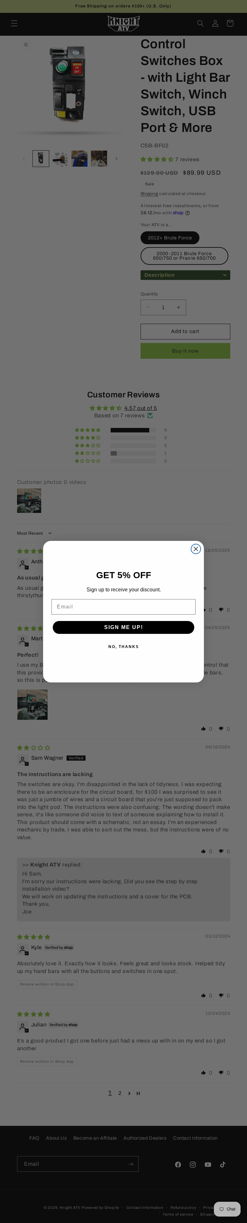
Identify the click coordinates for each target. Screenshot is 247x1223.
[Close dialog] (196, 549)
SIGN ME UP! (123, 627)
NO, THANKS (123, 646)
